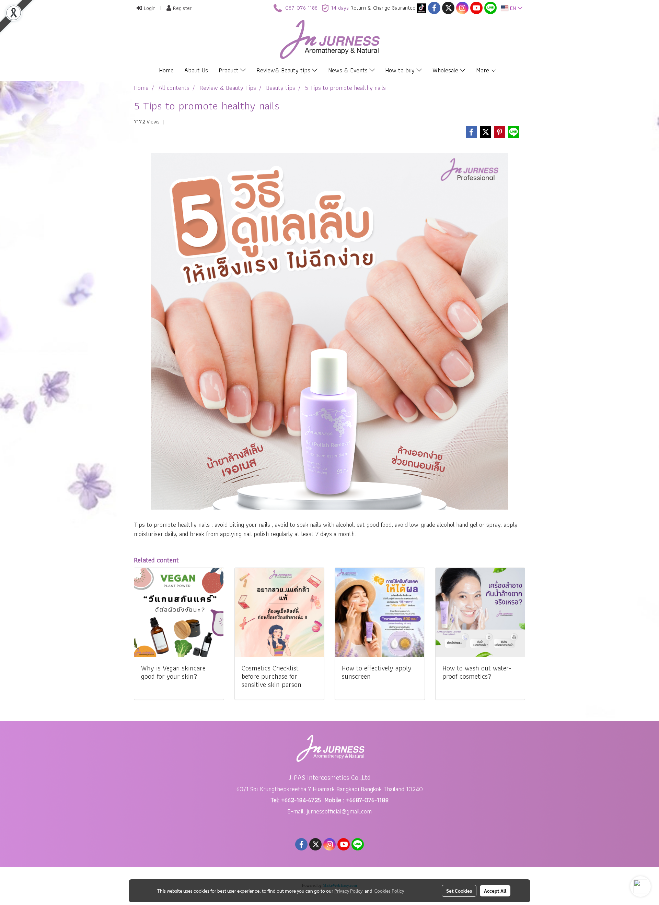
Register (181, 8)
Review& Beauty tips (284, 70)
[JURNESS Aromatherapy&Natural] (421, 7)
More (483, 70)
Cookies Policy (389, 891)
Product (229, 70)
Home (166, 70)
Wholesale (446, 70)
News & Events (348, 70)
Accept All (495, 891)
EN (513, 8)
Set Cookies (459, 891)
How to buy (400, 70)
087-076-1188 (301, 7)
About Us (196, 70)
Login (148, 8)
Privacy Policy (348, 891)
